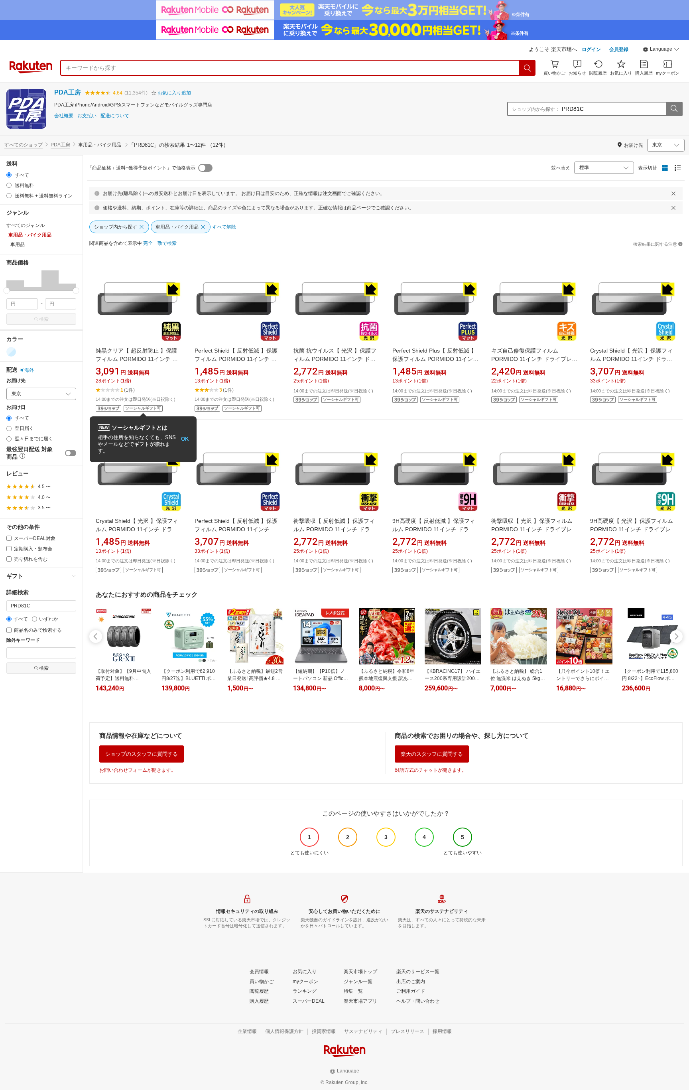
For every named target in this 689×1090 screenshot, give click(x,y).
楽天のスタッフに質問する (432, 754)
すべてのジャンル (25, 225)
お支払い (86, 115)
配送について (114, 115)
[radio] (9, 174)
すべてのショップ (23, 145)
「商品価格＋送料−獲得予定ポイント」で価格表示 (141, 168)
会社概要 (63, 115)
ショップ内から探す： (536, 109)
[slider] (7, 291)
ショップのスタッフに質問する (141, 754)
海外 (29, 370)
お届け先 (16, 380)
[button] (661, 50)
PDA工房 (67, 92)
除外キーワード (23, 640)
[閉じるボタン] (673, 193)
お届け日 (16, 407)
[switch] (70, 453)
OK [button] (185, 439)
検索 (44, 319)
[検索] (527, 68)
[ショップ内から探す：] (674, 108)
